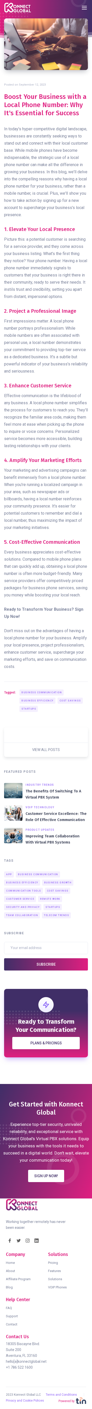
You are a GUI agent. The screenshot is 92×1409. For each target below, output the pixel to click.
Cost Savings (70, 700)
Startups (28, 709)
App (9, 874)
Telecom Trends (56, 915)
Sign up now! (46, 1176)
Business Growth (58, 882)
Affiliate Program (18, 1279)
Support (12, 1316)
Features (54, 1271)
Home (10, 1263)
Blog (9, 1287)
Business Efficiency (37, 700)
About (10, 1271)
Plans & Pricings (46, 1043)
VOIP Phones (57, 1287)
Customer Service (20, 899)
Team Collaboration (22, 915)
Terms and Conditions (61, 1394)
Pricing (53, 1263)
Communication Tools (23, 891)
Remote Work (50, 899)
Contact (11, 1324)
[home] (19, 7)
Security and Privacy (23, 907)
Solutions (55, 1279)
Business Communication (41, 692)
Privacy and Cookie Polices (25, 1400)
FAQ (9, 1308)
